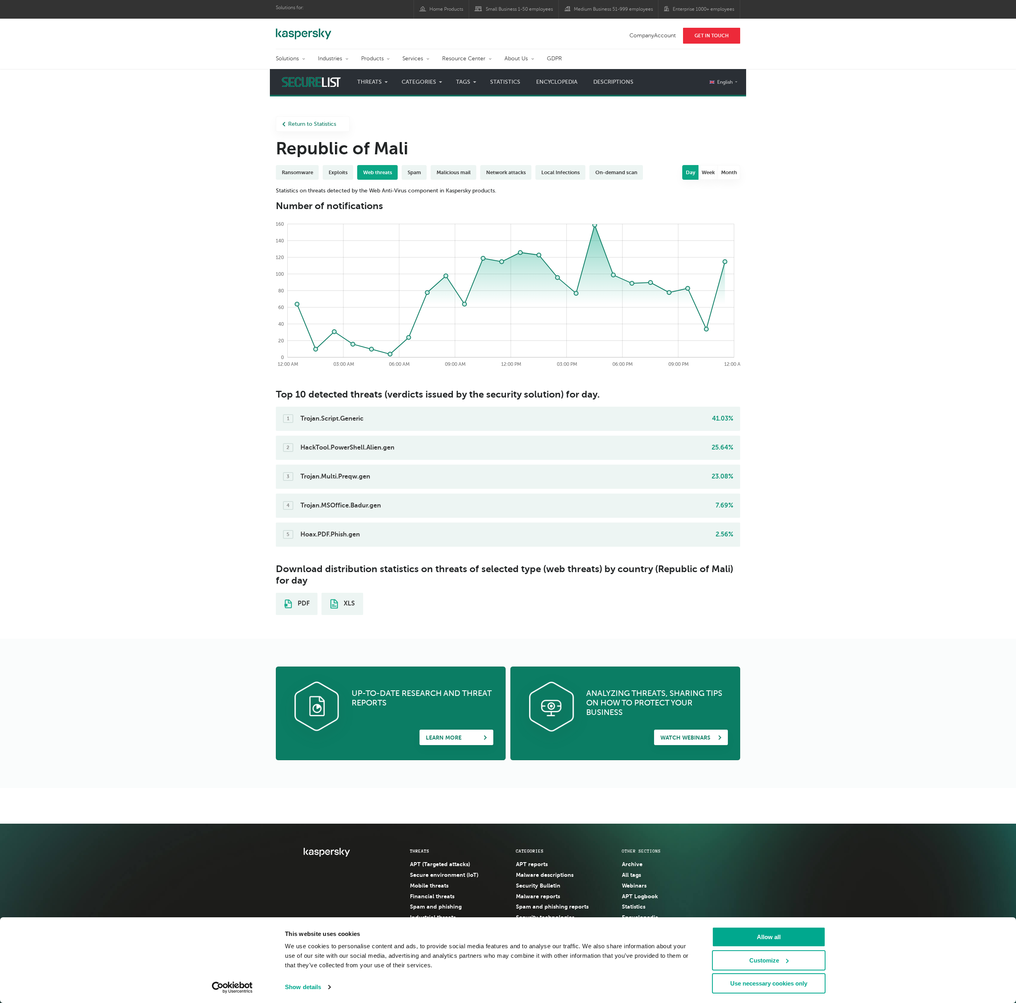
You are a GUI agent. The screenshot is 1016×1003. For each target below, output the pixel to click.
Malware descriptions (544, 875)
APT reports (532, 864)
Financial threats (432, 896)
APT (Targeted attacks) (440, 864)
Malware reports (538, 896)
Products (372, 58)
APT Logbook (640, 896)
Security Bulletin (538, 885)
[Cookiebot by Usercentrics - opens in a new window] (232, 987)
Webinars (634, 885)
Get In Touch (712, 35)
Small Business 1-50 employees (519, 9)
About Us (516, 58)
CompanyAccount (652, 35)
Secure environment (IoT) (444, 875)
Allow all (769, 937)
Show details (303, 987)
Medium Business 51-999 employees (613, 9)
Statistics (505, 82)
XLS (348, 603)
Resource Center (463, 58)
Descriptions (613, 82)
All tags (631, 875)
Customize (764, 960)
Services (412, 58)
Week (708, 172)
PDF (303, 603)
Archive (632, 864)
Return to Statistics (312, 124)
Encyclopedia (556, 82)
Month (729, 172)
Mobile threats (429, 885)
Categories (530, 851)
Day (690, 172)
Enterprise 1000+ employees (703, 9)
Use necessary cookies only (768, 983)
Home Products (446, 9)
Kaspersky (303, 30)
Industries (330, 58)
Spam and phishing (436, 906)
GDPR (554, 58)
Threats (419, 851)
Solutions (287, 58)
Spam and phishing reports (552, 906)
